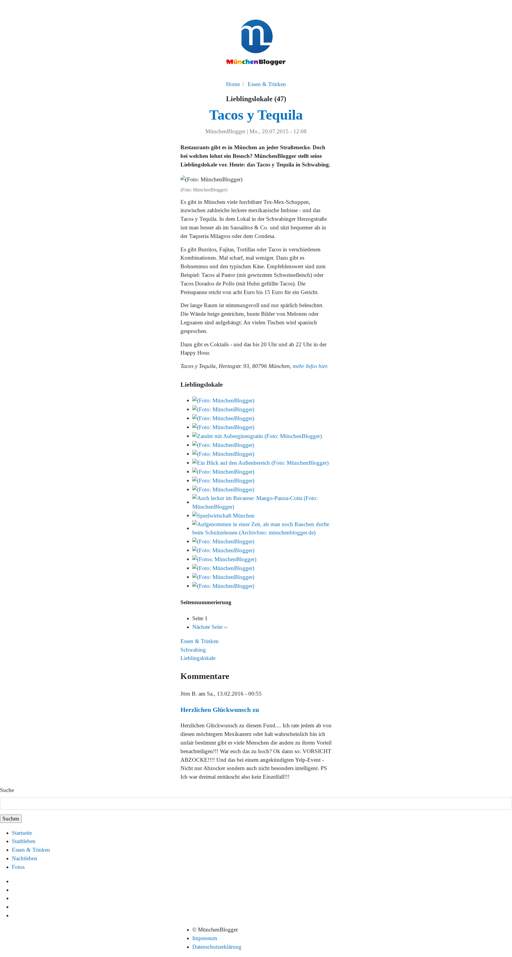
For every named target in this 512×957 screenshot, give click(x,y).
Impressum (204, 938)
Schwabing (193, 650)
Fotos (18, 867)
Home (233, 84)
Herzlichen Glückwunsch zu (219, 709)
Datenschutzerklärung (216, 947)
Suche (7, 790)
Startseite (22, 833)
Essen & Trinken (267, 84)
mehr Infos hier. (310, 366)
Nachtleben (24, 858)
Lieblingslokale (197, 658)
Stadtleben (24, 841)
